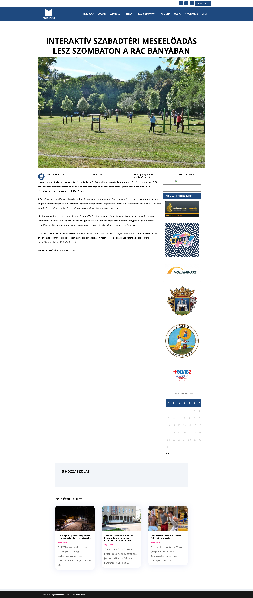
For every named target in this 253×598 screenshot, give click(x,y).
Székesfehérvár (142, 177)
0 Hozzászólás (186, 174)
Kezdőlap (88, 14)
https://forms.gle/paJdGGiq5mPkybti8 (57, 242)
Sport (205, 14)
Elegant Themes (57, 595)
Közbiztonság (146, 14)
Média (177, 14)
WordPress (80, 595)
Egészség (115, 14)
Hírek (129, 14)
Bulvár (102, 14)
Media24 (59, 174)
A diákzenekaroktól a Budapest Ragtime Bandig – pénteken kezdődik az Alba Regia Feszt (119, 538)
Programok (191, 14)
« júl (167, 453)
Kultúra (165, 14)
